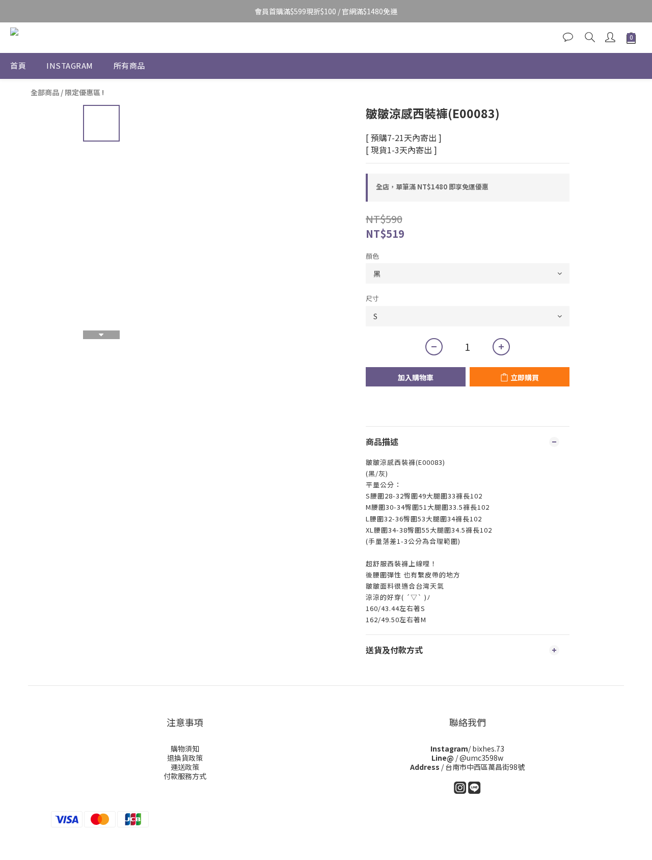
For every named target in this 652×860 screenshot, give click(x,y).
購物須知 (185, 748)
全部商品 (45, 92)
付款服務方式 (185, 776)
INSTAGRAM (69, 65)
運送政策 (185, 767)
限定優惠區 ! (84, 92)
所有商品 (129, 65)
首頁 (18, 65)
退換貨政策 (185, 758)
